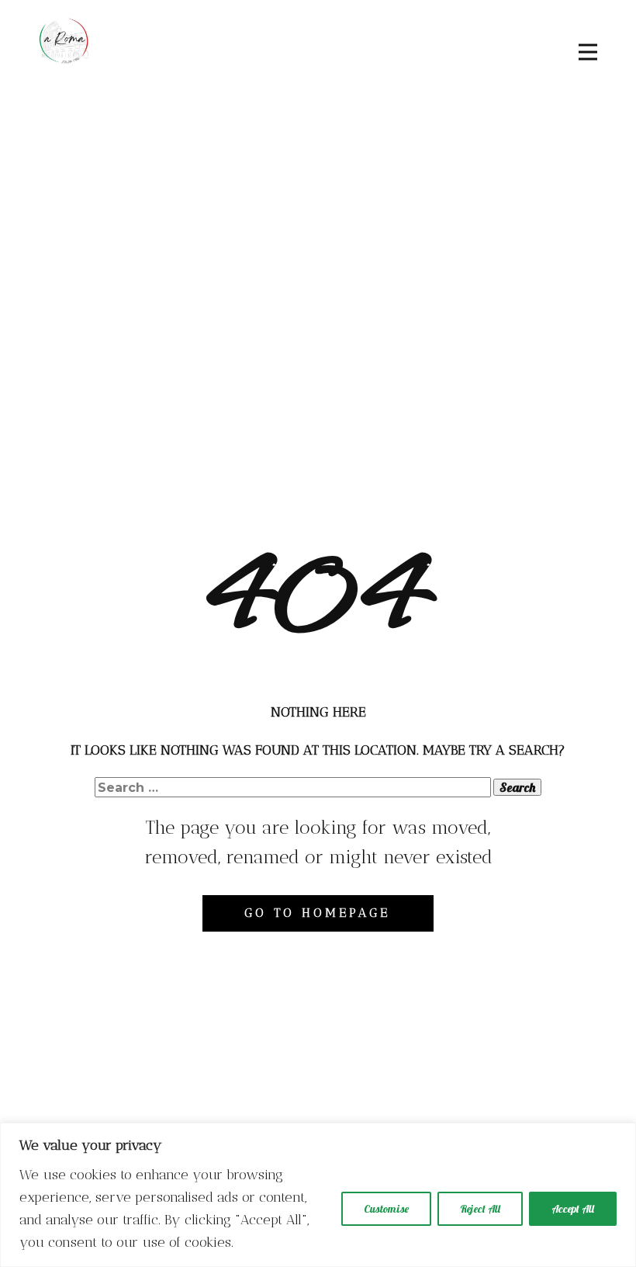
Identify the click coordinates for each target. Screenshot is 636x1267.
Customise (386, 1209)
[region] (318, 1195)
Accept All (572, 1209)
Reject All (480, 1209)
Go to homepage (317, 912)
